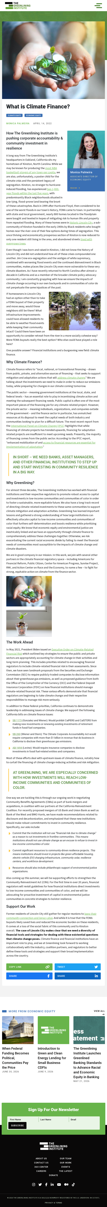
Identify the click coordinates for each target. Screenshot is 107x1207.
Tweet (61, 966)
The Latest (65, 1171)
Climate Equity (14, 115)
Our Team (65, 1158)
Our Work (66, 1162)
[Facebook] (46, 1185)
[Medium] (66, 1185)
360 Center (41, 1166)
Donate (53, 1175)
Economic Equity (33, 115)
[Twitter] (40, 1185)
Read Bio (73, 188)
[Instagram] (33, 1185)
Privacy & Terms (53, 1203)
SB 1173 (17, 720)
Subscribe (17, 1125)
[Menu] (99, 5)
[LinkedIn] (52, 1185)
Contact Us (41, 1162)
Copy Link (15, 966)
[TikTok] (73, 1185)
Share (13, 975)
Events (65, 1166)
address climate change (71, 378)
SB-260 (16, 734)
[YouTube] (59, 1185)
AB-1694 (17, 747)
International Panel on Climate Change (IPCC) (38, 426)
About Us (41, 1158)
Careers (41, 1171)
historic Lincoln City (81, 223)
